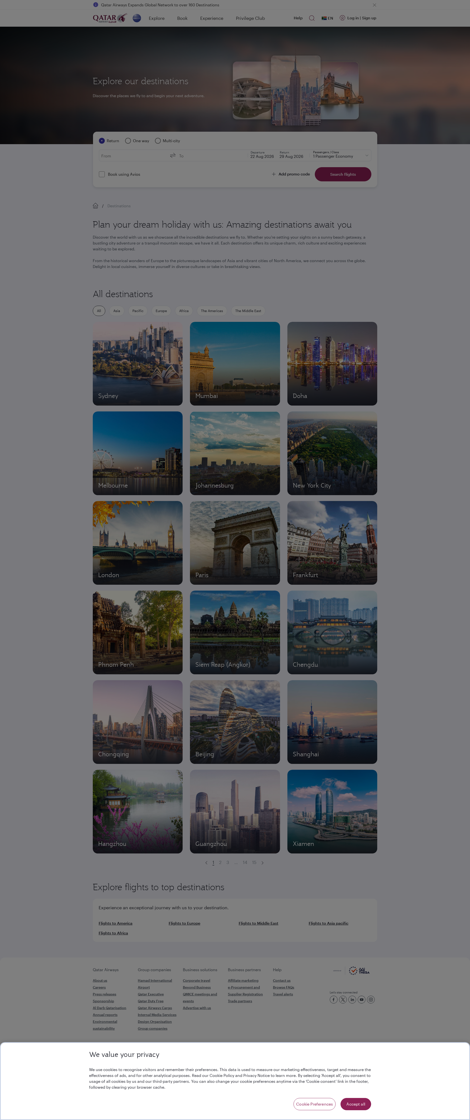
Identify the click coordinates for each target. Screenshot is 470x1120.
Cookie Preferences (314, 1104)
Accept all (355, 1104)
